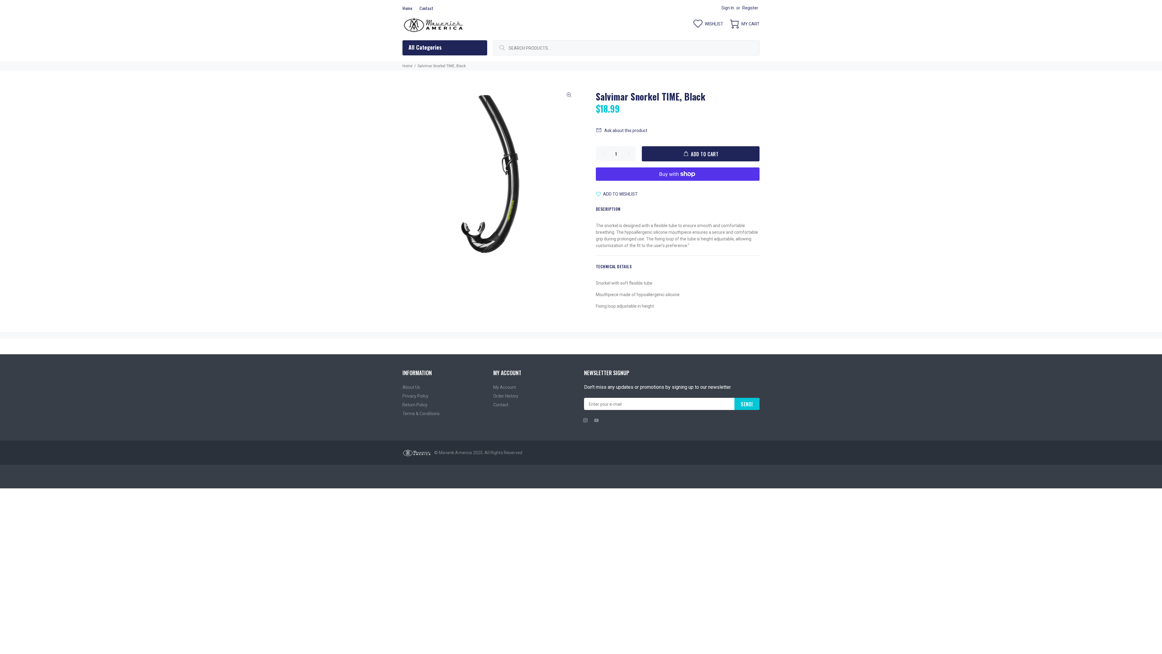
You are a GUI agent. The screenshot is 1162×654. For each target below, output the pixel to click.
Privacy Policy (415, 396)
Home (407, 66)
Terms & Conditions (421, 413)
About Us (411, 387)
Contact (500, 404)
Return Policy (415, 404)
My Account (504, 387)
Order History (505, 396)
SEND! (747, 404)
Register (750, 7)
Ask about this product (625, 130)
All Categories (425, 47)
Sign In (727, 7)
